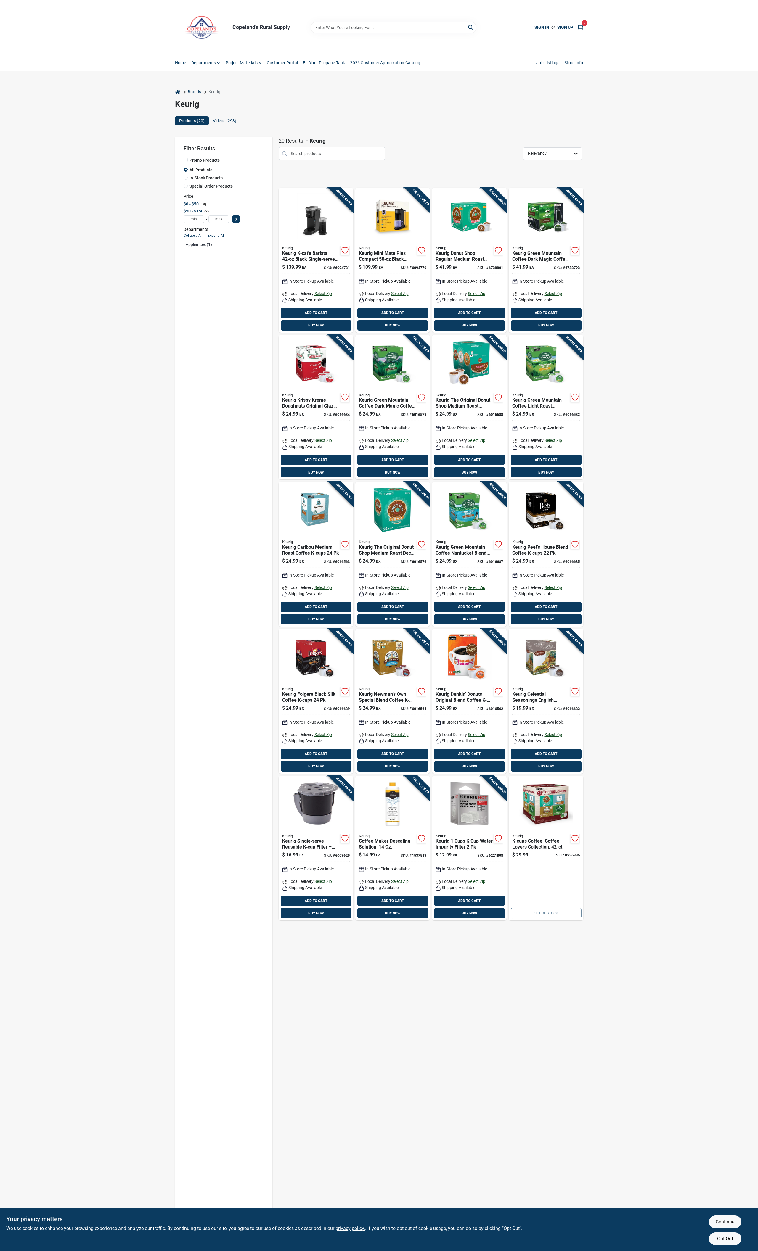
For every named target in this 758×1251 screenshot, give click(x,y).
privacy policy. (350, 1228)
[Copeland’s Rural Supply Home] (201, 27)
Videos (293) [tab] (224, 120)
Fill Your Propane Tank (324, 62)
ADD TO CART (316, 313)
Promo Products (205, 160)
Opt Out (725, 1239)
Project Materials (242, 62)
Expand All (216, 236)
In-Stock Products (206, 177)
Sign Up (565, 27)
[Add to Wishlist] (345, 250)
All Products (201, 169)
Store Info (574, 62)
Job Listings (547, 62)
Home (180, 62)
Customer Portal (282, 62)
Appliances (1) (199, 244)
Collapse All (193, 236)
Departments (203, 62)
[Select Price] (236, 219)
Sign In (541, 27)
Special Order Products (211, 186)
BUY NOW (316, 325)
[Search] (471, 27)
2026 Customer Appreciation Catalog (385, 62)
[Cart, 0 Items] (580, 27)
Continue (725, 1222)
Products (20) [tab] (192, 120)
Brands (194, 91)
